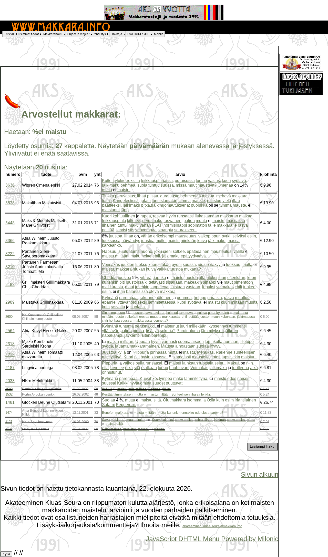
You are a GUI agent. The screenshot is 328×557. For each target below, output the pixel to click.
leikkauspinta (114, 220)
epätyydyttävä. (194, 256)
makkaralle (227, 225)
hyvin (171, 216)
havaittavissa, (155, 313)
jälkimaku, (217, 240)
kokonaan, (228, 317)
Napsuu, (109, 251)
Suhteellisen (180, 394)
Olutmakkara (174, 400)
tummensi (238, 326)
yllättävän (110, 331)
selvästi (239, 236)
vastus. (214, 180)
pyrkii (226, 236)
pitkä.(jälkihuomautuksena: (165, 205)
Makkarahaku (52, 34)
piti (122, 282)
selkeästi (131, 317)
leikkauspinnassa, (157, 180)
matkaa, (246, 216)
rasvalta (118, 307)
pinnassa (158, 352)
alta (202, 277)
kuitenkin (110, 282)
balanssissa (137, 291)
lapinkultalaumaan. (222, 341)
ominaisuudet (152, 383)
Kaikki (122, 383)
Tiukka (108, 196)
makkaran (229, 216)
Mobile (158, 34)
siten (146, 335)
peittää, (108, 230)
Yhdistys (100, 34)
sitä (137, 368)
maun (215, 317)
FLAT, (157, 225)
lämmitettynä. (196, 378)
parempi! (216, 413)
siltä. (157, 400)
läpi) (125, 210)
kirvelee (117, 368)
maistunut (111, 210)
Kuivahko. (149, 378)
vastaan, (193, 287)
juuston (127, 264)
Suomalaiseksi (163, 420)
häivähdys (130, 240)
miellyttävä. (112, 357)
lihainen (109, 225)
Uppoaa (142, 341)
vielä (226, 200)
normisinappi (175, 225)
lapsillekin (231, 357)
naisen (243, 378)
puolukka (199, 205)
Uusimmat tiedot (27, 34)
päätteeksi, (112, 205)
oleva (154, 291)
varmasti (169, 341)
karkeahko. (112, 245)
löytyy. (215, 346)
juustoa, (116, 236)
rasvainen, (172, 220)
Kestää (107, 394)
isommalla (196, 400)
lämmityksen (212, 331)
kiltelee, (134, 220)
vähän (145, 225)
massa (234, 240)
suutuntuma (129, 251)
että (105, 368)
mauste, (199, 200)
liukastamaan (207, 216)
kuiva (151, 269)
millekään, (198, 326)
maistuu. (249, 357)
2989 (10, 302)
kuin (106, 307)
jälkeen (231, 331)
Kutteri (108, 180)
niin (249, 363)
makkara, (240, 196)
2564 (10, 331)
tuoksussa (111, 240)
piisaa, (153, 196)
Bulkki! (107, 389)
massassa (236, 220)
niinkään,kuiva (194, 240)
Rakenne (224, 352)
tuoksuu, (233, 264)
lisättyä (152, 331)
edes (231, 378)
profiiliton (130, 429)
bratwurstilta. (236, 420)
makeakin (193, 282)
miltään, (122, 256)
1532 (9, 394)
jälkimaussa (246, 317)
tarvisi (121, 230)
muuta (201, 220)
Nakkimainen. (112, 429)
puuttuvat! (174, 383)
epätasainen (198, 251)
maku (134, 225)
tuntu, (123, 225)
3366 (10, 240)
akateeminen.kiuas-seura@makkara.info (212, 526)
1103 (8, 429)
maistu (174, 240)
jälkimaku (110, 185)
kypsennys (218, 326)
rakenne (147, 297)
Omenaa (225, 185)
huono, (147, 251)
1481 (10, 402)
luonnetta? (160, 320)
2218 (10, 354)
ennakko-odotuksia (195, 413)
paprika (159, 277)
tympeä (165, 378)
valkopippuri (209, 236)
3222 (10, 254)
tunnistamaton (164, 200)
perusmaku (152, 220)
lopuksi (208, 287)
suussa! (109, 383)
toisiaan (177, 287)
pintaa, (139, 331)
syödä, (108, 346)
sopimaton (197, 225)
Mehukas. (206, 352)
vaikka (163, 269)
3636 (10, 185)
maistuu (214, 200)
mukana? (192, 269)
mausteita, (201, 357)
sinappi (209, 282)
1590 (9, 389)
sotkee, (179, 251)
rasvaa (159, 216)
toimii (107, 200)
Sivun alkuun (259, 474)
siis (131, 230)
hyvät (134, 383)
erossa (144, 317)
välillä (238, 251)
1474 (9, 413)
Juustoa (109, 352)
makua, (208, 196)
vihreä (145, 277)
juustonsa (135, 282)
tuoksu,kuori (146, 264)
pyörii (177, 264)
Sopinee (154, 389)
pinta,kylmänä (218, 313)
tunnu (163, 368)
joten (216, 357)
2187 (10, 368)
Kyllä (6, 554)
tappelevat (159, 287)
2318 (10, 344)
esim (229, 400)
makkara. (168, 291)
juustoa (148, 240)
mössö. (143, 429)
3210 (10, 267)
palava (202, 313)
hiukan (164, 264)
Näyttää (220, 420)
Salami (108, 404)
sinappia (165, 230)
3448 (10, 223)
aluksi (212, 277)
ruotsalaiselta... (212, 363)
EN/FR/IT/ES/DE (138, 34)
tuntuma (126, 326)
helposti (172, 313)
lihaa (141, 196)
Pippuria (141, 352)
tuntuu (201, 180)
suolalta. (138, 307)
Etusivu (9, 34)
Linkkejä (116, 34)
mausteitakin (135, 420)
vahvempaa (146, 230)
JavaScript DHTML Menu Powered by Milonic (212, 538)
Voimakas (111, 264)
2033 (10, 381)
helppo (200, 297)
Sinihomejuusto (113, 313)
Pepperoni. (126, 404)
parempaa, (129, 297)
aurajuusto (169, 196)
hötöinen (163, 297)
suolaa (203, 346)
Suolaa (108, 400)
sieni (167, 251)
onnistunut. (112, 372)
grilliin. (166, 389)
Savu (106, 420)
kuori (226, 180)
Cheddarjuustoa (116, 277)
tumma (184, 200)
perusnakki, (145, 326)
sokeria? (168, 331)
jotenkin (142, 287)
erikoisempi (163, 236)
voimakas (225, 287)
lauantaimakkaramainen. (137, 346)
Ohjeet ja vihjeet (78, 34)
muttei (161, 240)
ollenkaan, (236, 277)
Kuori (107, 216)
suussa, (168, 185)
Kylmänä (110, 297)
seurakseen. (185, 230)
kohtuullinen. (203, 420)
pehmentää (190, 196)
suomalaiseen (191, 341)
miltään (237, 302)
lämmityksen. (124, 394)
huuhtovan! (179, 368)
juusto (203, 264)
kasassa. (159, 357)
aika (254, 368)
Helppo (247, 341)
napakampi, (112, 335)
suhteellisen (244, 352)
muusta (155, 317)
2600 (9, 317)
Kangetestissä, (126, 200)
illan (236, 200)
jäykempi (132, 335)
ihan (121, 291)
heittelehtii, (151, 256)
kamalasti (182, 357)
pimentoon (243, 282)
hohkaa (114, 320)
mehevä (223, 196)
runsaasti (185, 216)
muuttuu (242, 297)
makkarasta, (113, 287)
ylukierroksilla (127, 180)
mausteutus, (186, 236)
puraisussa (185, 180)
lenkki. (206, 394)
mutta (107, 190)
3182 (10, 284)
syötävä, (239, 180)
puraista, (215, 297)
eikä (129, 368)
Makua (233, 363)
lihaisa (195, 394)
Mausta (167, 346)
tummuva (186, 313)
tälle (212, 225)
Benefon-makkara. (115, 413)
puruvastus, (125, 196)
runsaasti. (154, 363)
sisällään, (174, 282)
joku (158, 251)
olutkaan (149, 368)
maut (228, 282)
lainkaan (190, 363)
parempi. (159, 335)
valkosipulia (134, 363)
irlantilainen (245, 400)
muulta (251, 302)
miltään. (127, 341)
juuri (222, 277)
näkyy (215, 264)
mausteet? (207, 185)
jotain (146, 200)
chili (238, 287)
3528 (10, 203)
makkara (124, 269)
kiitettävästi (155, 282)
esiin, (252, 236)
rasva (243, 225)
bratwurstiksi (184, 420)
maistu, (218, 220)
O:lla (211, 400)
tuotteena (240, 368)
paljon (189, 220)
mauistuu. (118, 420)
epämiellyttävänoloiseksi (124, 302)
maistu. (123, 190)
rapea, (146, 216)
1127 (8, 422)
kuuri (225, 302)
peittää (194, 317)
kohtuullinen (124, 216)
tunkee (249, 287)
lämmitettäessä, (162, 302)
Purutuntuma (188, 331)
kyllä (121, 352)
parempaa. (129, 378)
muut (192, 185)
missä (181, 185)
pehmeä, (128, 185)
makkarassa (143, 320)
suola (142, 185)
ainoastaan (185, 346)
